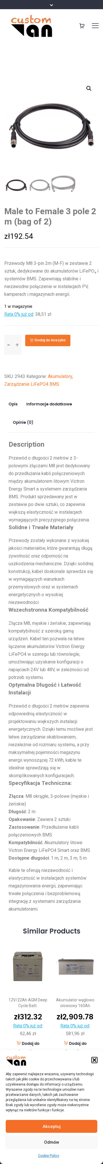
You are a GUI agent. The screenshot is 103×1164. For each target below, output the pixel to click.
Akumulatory (60, 376)
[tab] (15, 404)
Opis (13, 404)
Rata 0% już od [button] (18, 314)
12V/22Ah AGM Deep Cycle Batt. (28, 1003)
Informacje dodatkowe (49, 404)
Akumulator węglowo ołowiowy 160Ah (75, 1003)
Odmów (51, 1142)
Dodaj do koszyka (50, 340)
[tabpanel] (28, 998)
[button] (94, 1060)
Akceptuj (52, 1126)
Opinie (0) (23, 423)
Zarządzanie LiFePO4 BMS (31, 384)
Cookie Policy (48, 1156)
